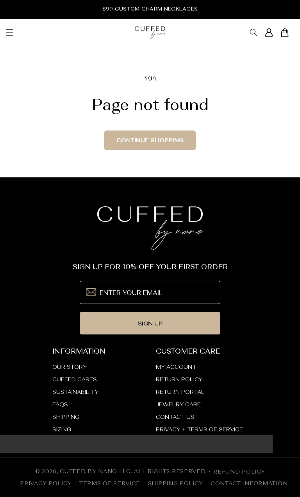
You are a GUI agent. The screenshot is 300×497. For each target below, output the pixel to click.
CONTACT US (175, 417)
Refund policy (239, 471)
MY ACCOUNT (176, 367)
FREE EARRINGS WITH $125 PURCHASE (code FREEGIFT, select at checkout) (149, 8)
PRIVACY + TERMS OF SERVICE (199, 429)
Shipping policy (175, 483)
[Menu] (9, 32)
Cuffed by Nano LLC (95, 471)
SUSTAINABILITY (75, 392)
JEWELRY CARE (178, 404)
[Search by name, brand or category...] (253, 32)
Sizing (61, 429)
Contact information (249, 483)
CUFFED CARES (74, 379)
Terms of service (109, 483)
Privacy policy (45, 483)
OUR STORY (69, 367)
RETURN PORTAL (180, 392)
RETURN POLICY (179, 379)
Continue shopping (150, 140)
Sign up (150, 323)
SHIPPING (65, 417)
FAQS (60, 404)
